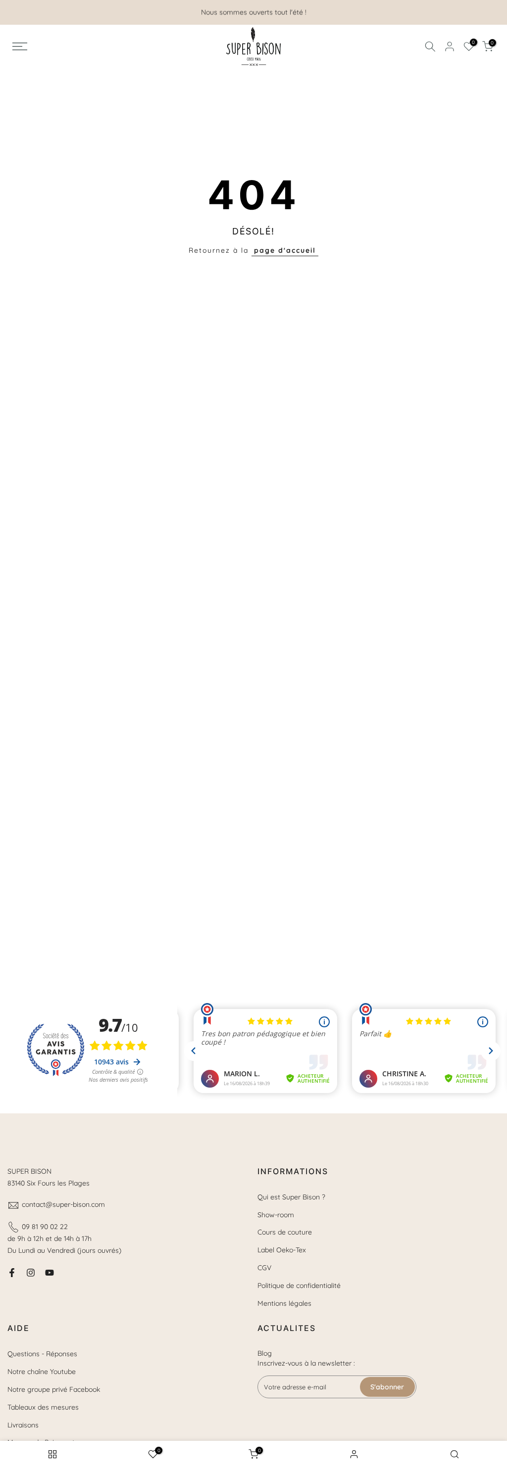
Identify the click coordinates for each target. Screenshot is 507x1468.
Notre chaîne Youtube (41, 1371)
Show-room (275, 1214)
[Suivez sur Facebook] (11, 1273)
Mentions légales (284, 1303)
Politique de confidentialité (299, 1285)
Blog (264, 1353)
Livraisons (23, 1425)
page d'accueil (285, 250)
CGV (264, 1267)
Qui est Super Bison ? (291, 1197)
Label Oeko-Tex (281, 1249)
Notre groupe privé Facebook (53, 1389)
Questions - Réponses (42, 1353)
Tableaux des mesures (43, 1407)
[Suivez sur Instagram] (30, 1273)
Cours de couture (284, 1232)
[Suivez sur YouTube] (49, 1273)
